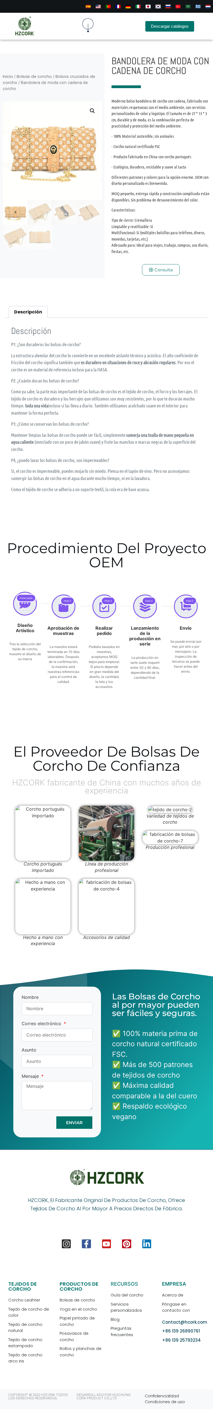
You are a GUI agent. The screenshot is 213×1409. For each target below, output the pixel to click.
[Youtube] (106, 1243)
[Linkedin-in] (146, 1243)
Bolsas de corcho (34, 76)
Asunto (29, 1050)
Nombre (30, 997)
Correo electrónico (42, 1023)
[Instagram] (66, 1243)
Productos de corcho (79, 1286)
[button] (88, 26)
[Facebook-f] (86, 1243)
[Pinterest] (126, 1243)
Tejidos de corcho (22, 1286)
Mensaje (31, 1076)
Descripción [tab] (28, 312)
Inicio (8, 76)
